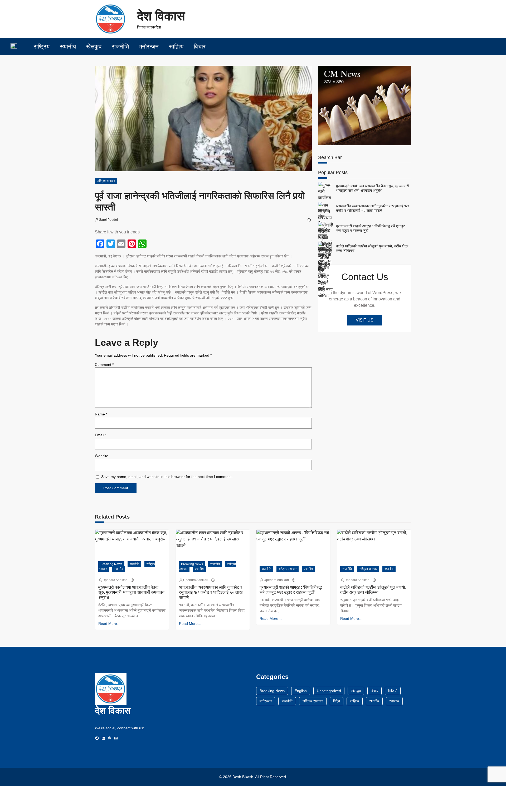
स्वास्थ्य (394, 701)
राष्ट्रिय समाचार (106, 181)
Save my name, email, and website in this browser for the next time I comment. (167, 477)
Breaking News (111, 564)
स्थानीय (118, 569)
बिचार (374, 691)
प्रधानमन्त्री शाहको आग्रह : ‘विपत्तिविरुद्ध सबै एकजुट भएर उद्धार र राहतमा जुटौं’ (370, 228)
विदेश (336, 701)
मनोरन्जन (266, 701)
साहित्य (354, 701)
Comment (104, 364)
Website (101, 456)
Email (100, 435)
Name (101, 414)
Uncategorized (329, 691)
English (301, 691)
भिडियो (392, 691)
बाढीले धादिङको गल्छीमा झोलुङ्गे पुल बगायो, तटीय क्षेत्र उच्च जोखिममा (372, 248)
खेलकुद (356, 691)
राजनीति (134, 564)
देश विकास (161, 16)
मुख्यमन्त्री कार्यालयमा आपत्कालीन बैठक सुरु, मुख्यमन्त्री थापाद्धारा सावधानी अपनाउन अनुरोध (372, 188)
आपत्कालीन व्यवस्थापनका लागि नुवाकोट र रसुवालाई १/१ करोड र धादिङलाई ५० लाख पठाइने (372, 208)
